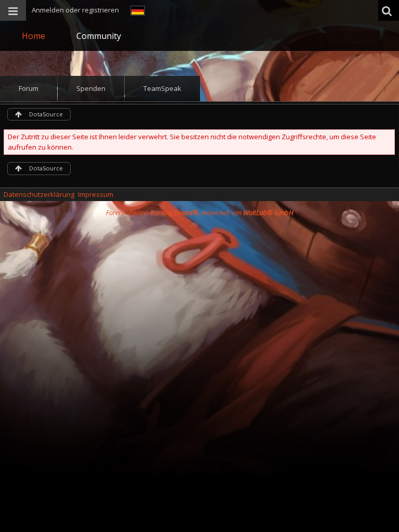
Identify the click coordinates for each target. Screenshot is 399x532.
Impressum (95, 194)
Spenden (90, 88)
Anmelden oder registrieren (75, 10)
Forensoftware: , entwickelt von (200, 212)
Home (33, 36)
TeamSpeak (162, 88)
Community (98, 36)
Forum (28, 88)
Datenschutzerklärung (39, 194)
